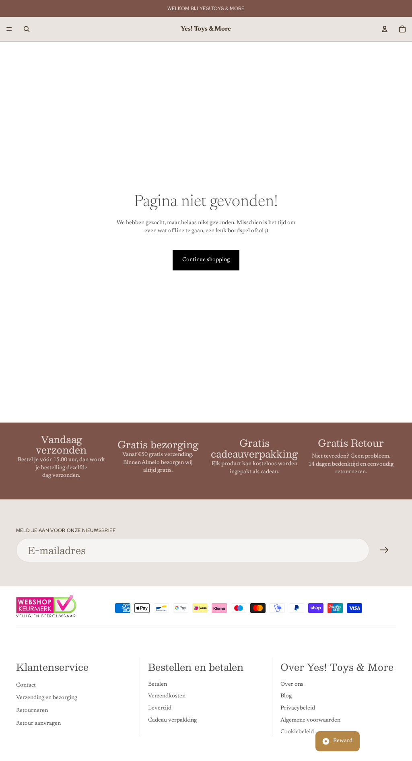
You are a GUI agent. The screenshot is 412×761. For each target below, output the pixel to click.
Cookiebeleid (297, 732)
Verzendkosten (166, 696)
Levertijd (159, 708)
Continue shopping (206, 260)
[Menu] (9, 29)
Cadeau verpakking (172, 720)
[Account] (384, 29)
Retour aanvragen (38, 723)
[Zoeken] (26, 29)
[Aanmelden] (384, 550)
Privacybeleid (297, 708)
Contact (26, 685)
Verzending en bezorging (46, 698)
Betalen (157, 684)
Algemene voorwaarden (310, 720)
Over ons (291, 684)
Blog (286, 696)
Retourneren (32, 711)
